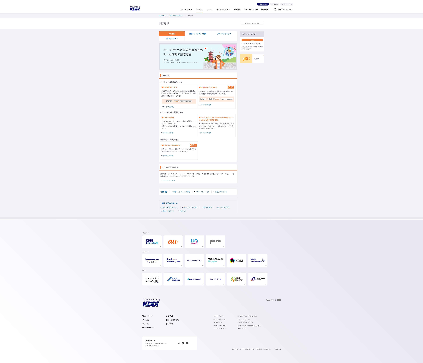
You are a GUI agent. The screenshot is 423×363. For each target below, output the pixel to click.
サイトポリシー (218, 322)
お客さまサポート (172, 38)
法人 (291, 9)
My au (253, 40)
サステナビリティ (148, 328)
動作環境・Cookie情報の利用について (249, 325)
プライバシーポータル (220, 325)
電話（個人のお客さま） (170, 203)
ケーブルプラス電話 (191, 207)
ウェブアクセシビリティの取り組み (247, 316)
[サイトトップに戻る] (135, 8)
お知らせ (182, 211)
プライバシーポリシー (220, 329)
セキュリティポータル (243, 319)
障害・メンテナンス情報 (197, 34)
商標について (241, 329)
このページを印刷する (253, 23)
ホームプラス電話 (223, 207)
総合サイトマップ (219, 316)
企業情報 (169, 316)
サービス (145, 320)
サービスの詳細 (168, 107)
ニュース (145, 324)
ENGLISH (275, 4)
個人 (287, 9)
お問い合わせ (263, 4)
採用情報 (169, 324)
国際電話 (172, 34)
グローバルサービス (224, 34)
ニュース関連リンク (219, 319)
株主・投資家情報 (172, 320)
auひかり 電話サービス (170, 207)
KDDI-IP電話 (207, 207)
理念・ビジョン (147, 316)
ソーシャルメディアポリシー (245, 322)
